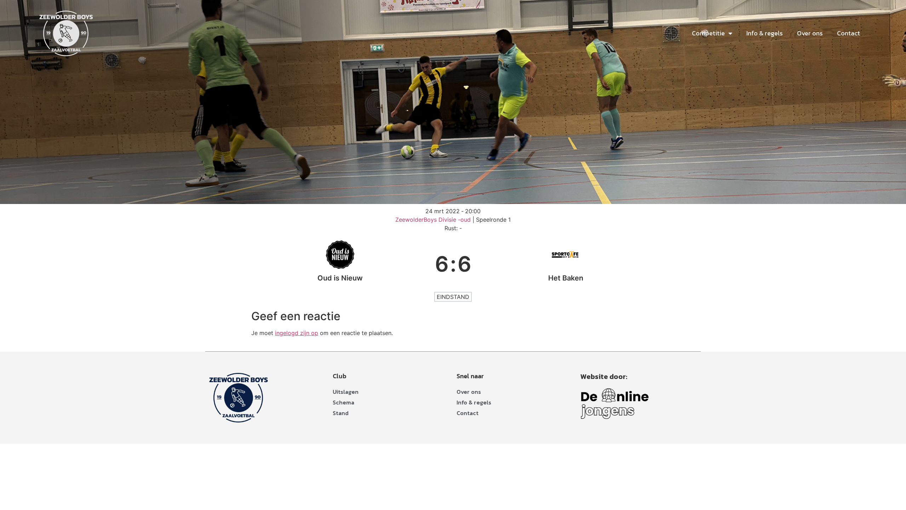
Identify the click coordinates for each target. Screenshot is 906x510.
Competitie (708, 33)
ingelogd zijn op (296, 332)
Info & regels (764, 33)
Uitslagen (346, 391)
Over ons (810, 33)
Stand (341, 413)
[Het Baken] (566, 263)
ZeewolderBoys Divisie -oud (433, 219)
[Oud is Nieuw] (340, 263)
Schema (343, 402)
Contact (848, 33)
